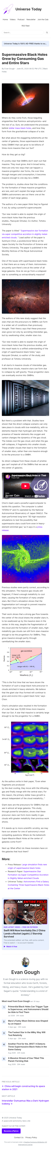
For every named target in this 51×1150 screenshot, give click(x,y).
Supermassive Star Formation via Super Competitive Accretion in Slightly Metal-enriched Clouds (28, 874)
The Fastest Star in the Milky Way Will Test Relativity (26, 1033)
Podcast (21, 19)
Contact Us (19, 1137)
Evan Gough (9, 69)
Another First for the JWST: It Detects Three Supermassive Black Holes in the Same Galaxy (27, 1047)
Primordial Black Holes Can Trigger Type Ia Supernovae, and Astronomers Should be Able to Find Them (28, 1009)
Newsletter (31, 19)
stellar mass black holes (20, 128)
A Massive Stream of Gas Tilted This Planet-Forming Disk (26, 1059)
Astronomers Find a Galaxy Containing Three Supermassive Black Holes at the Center (28, 885)
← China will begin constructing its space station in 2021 (23, 1088)
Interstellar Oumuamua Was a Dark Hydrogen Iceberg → (25, 1102)
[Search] (47, 32)
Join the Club (43, 19)
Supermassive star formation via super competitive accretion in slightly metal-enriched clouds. (25, 234)
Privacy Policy (31, 1137)
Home (5, 19)
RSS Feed (25, 26)
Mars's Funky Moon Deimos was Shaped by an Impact (28, 1022)
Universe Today (28, 9)
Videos (13, 19)
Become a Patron (11, 1131)
